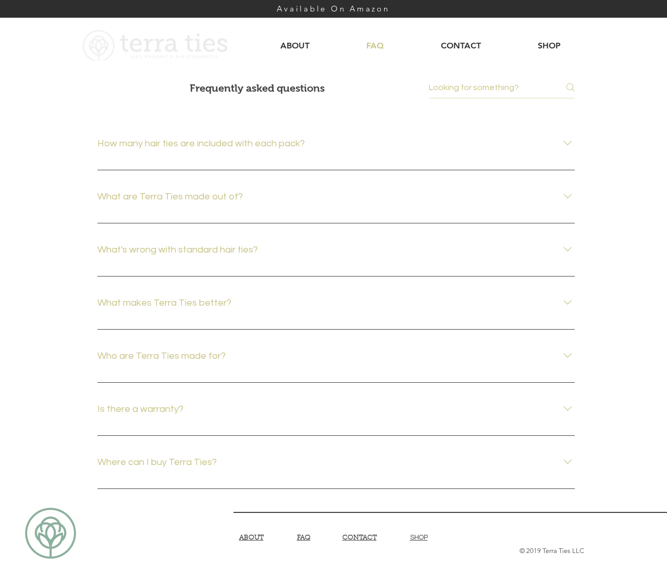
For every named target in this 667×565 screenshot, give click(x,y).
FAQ (304, 537)
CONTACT (359, 537)
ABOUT (251, 537)
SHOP (419, 537)
